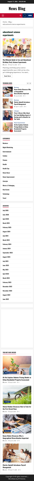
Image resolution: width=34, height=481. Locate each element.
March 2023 (6, 278)
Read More (8, 76)
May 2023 (5, 270)
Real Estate (6, 190)
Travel (4, 198)
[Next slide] (30, 83)
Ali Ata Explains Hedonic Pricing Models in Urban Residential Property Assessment (8, 115)
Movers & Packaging (8, 185)
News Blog (17, 8)
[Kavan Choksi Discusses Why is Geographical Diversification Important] (17, 423)
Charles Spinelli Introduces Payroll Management (8, 92)
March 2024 (6, 240)
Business (16, 88)
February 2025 (7, 227)
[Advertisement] (17, 328)
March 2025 (6, 223)
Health (5, 164)
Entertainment (9, 55)
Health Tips (6, 168)
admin (5, 65)
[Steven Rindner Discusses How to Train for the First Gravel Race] (17, 394)
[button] (3, 15)
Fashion (5, 156)
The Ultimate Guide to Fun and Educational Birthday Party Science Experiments (17, 47)
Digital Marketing (8, 147)
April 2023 (6, 274)
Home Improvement (19, 111)
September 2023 (8, 253)
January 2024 (7, 248)
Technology (6, 194)
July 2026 (5, 210)
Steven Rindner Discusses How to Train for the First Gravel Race (8, 127)
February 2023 (7, 282)
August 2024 (6, 231)
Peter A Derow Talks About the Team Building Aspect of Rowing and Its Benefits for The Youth (8, 103)
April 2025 (6, 219)
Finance (5, 160)
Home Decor (6, 173)
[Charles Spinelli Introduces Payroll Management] (17, 453)
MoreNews (12, 479)
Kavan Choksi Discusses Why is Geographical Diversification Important (16, 437)
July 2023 (5, 261)
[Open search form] (20, 15)
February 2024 (7, 244)
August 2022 (6, 295)
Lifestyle (16, 99)
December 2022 (7, 286)
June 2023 (6, 265)
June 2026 (6, 215)
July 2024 (5, 236)
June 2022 (6, 299)
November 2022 (7, 291)
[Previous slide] (28, 83)
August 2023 (6, 257)
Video (30, 15)
